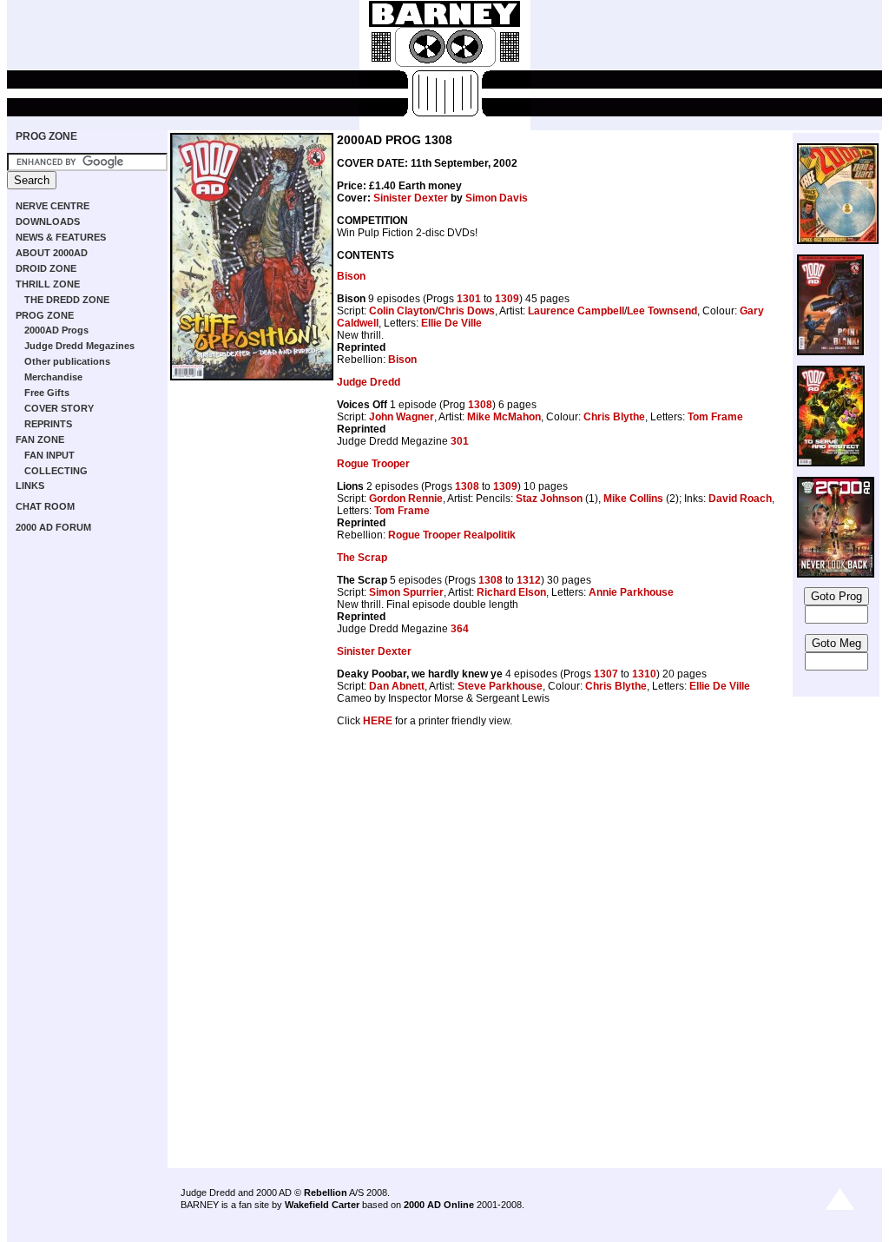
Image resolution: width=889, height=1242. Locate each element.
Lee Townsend (662, 311)
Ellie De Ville (451, 323)
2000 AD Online (439, 1204)
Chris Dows (466, 311)
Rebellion (325, 1192)
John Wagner (401, 417)
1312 (529, 580)
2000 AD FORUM (53, 527)
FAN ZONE (40, 439)
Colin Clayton (402, 311)
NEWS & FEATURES (61, 237)
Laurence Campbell (576, 311)
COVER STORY (59, 408)
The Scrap (362, 558)
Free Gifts (46, 392)
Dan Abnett (397, 686)
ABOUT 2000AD (52, 253)
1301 (469, 299)
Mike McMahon (504, 417)
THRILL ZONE (48, 284)
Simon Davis (496, 198)
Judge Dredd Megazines (79, 345)
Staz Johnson (549, 498)
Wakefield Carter (322, 1204)
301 (460, 441)
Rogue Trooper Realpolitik (452, 535)
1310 (644, 674)
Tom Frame (715, 417)
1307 (606, 674)
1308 (480, 405)
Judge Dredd (368, 382)
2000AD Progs (56, 330)
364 (460, 629)
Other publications (67, 361)
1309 (507, 299)
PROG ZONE (46, 136)
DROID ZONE (46, 268)
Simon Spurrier (406, 592)
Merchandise (53, 377)
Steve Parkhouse (500, 686)
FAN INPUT (49, 455)
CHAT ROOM (45, 506)
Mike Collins (633, 498)
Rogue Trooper (373, 464)
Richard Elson (511, 592)
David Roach (740, 498)
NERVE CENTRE (52, 206)
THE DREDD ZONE (66, 299)
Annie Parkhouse (631, 592)
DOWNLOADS (48, 221)
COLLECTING (56, 471)
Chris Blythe (614, 417)
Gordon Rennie (406, 498)
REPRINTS (48, 424)
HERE (377, 721)
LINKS (30, 485)
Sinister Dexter (410, 198)
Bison (351, 276)
